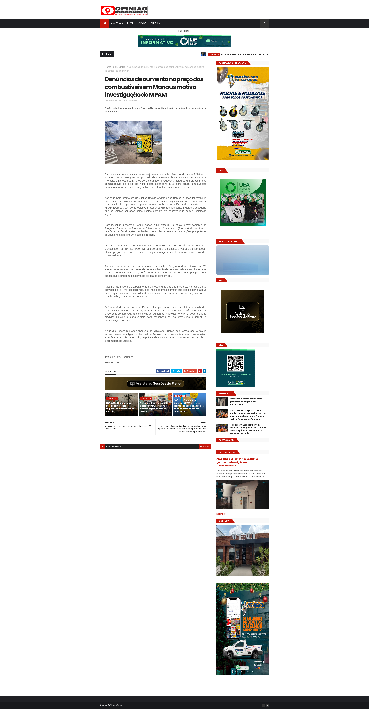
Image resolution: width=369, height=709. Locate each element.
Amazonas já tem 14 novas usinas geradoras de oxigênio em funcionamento (245, 401)
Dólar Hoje (221, 513)
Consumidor (119, 67)
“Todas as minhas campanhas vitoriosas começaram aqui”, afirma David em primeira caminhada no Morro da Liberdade (247, 429)
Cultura (155, 23)
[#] (263, 705)
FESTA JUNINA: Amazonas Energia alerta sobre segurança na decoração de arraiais (120, 407)
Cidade (142, 23)
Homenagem (181, 54)
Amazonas (117, 23)
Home (108, 67)
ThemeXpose (116, 705)
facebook (204, 446)
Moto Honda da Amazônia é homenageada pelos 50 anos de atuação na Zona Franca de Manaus (238, 54)
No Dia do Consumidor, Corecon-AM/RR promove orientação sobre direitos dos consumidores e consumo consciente (189, 406)
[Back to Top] (267, 705)
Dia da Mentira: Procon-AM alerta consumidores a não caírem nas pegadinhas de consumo (153, 407)
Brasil (130, 23)
